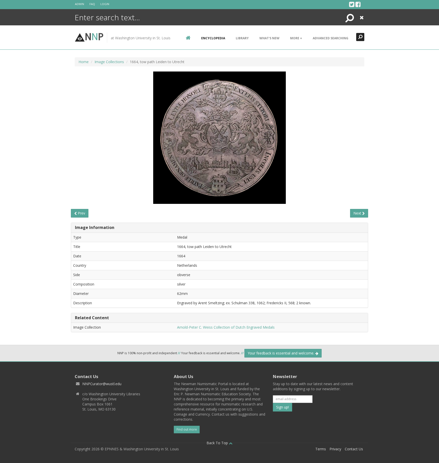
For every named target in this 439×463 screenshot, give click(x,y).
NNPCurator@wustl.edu (101, 383)
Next (357, 213)
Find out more (187, 429)
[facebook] (358, 4)
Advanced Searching (330, 38)
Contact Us (354, 449)
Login (104, 4)
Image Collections (109, 61)
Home (84, 61)
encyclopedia (213, 38)
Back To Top (218, 442)
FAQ (92, 4)
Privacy (335, 449)
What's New (269, 38)
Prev (81, 213)
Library (242, 38)
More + (296, 38)
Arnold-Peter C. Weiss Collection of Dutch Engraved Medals (226, 327)
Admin (79, 4)
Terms (320, 449)
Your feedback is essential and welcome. (281, 353)
